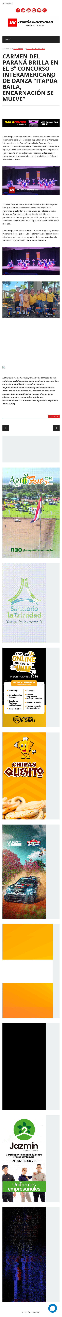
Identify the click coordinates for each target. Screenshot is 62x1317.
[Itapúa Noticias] (31, 29)
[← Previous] (5, 428)
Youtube (28, 10)
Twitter (23, 10)
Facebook (18, 10)
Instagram (34, 10)
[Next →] (56, 428)
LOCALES (54, 416)
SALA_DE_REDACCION (35, 49)
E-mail (39, 10)
